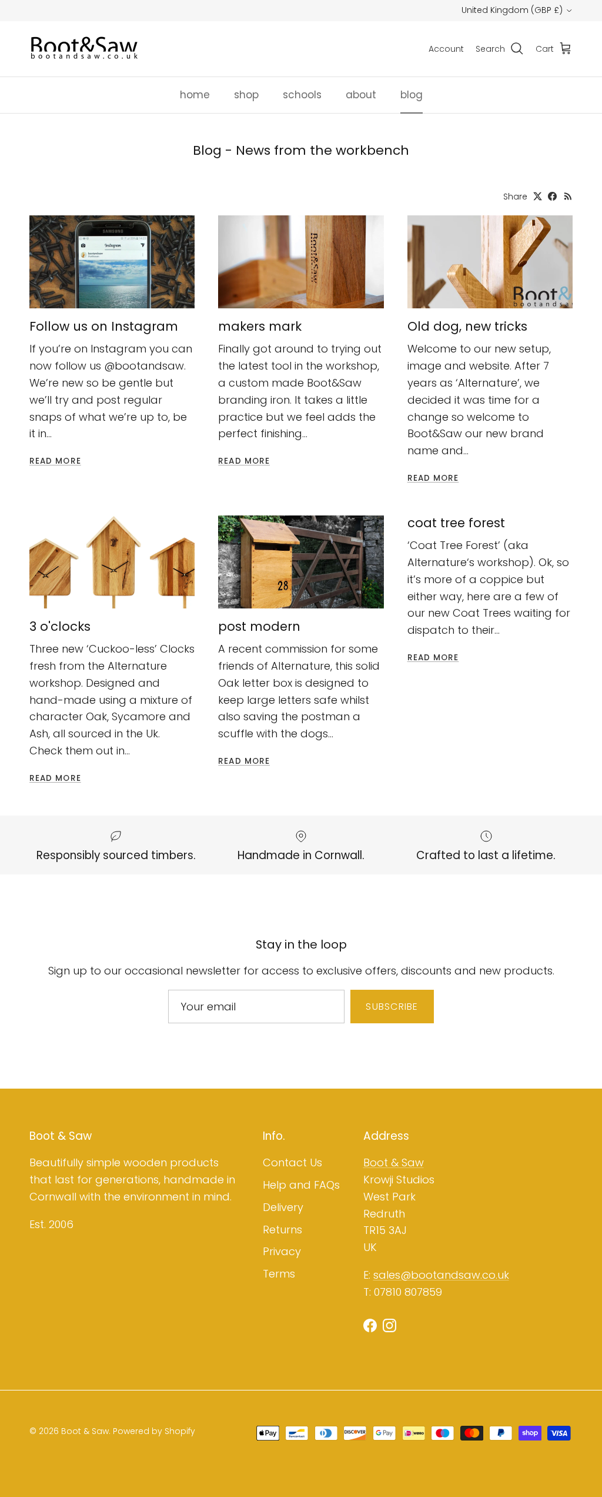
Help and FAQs (301, 1184)
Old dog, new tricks (467, 326)
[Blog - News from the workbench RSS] (568, 196)
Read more (55, 461)
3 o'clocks (60, 626)
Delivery (283, 1207)
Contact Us (292, 1162)
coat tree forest (456, 522)
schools (302, 95)
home (195, 95)
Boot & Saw (393, 1162)
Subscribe (392, 1006)
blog (411, 95)
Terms (279, 1273)
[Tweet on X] (537, 196)
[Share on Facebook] (552, 196)
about (361, 95)
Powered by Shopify (154, 1431)
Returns (282, 1229)
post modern (259, 626)
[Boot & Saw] (85, 49)
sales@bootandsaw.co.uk (441, 1275)
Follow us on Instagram (103, 326)
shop (246, 95)
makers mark (260, 326)
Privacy (282, 1251)
